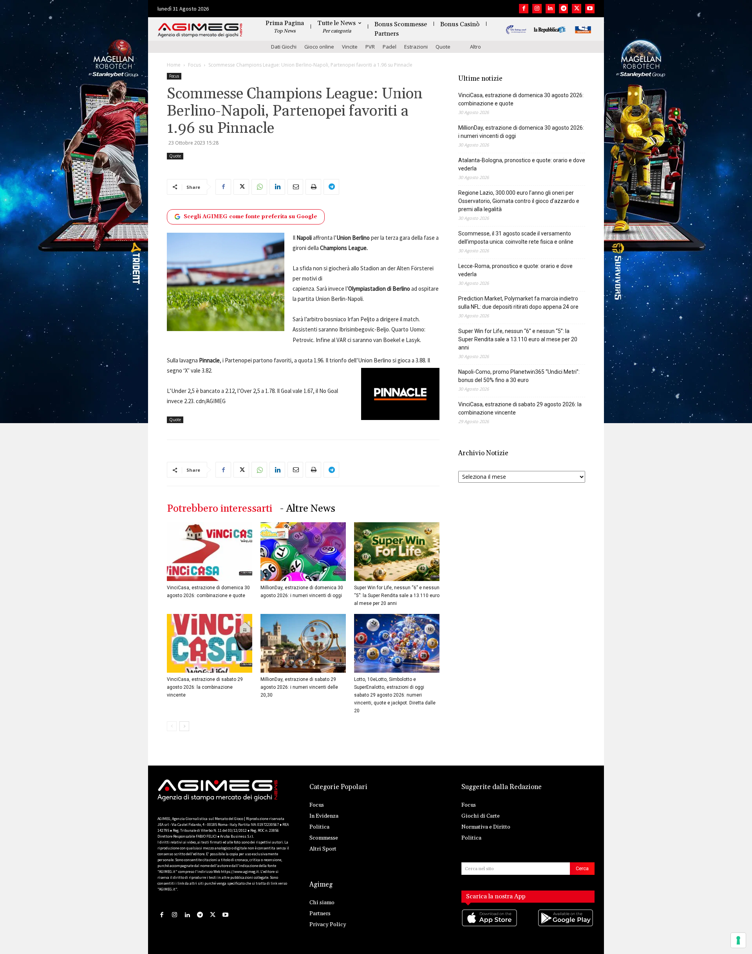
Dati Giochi (283, 46)
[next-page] (184, 726)
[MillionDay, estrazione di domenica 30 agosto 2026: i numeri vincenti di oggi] (303, 551)
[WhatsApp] (259, 187)
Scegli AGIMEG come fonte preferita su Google (250, 216)
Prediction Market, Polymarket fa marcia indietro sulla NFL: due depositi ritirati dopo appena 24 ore (518, 302)
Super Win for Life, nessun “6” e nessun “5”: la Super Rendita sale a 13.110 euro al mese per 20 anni (396, 595)
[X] (576, 8)
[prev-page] (172, 726)
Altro (475, 46)
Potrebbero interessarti (219, 509)
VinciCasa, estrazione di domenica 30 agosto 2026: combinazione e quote (521, 99)
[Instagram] (537, 8)
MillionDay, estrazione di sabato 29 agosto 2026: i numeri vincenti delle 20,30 (299, 687)
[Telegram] (563, 8)
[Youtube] (590, 8)
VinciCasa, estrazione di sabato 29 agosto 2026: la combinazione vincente (205, 687)
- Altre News (307, 509)
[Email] (295, 187)
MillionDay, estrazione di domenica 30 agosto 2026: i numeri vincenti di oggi (521, 132)
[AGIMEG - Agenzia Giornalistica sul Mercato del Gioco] (200, 30)
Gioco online (319, 46)
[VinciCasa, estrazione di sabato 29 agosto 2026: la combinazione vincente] (209, 643)
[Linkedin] (550, 8)
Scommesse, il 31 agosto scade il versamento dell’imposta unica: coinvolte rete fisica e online (515, 237)
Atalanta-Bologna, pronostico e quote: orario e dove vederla (521, 164)
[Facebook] (523, 8)
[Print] (313, 187)
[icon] (490, 925)
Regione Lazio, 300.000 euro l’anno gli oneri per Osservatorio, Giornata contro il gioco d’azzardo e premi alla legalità (518, 201)
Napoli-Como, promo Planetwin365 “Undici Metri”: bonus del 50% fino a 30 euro (519, 376)
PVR (370, 46)
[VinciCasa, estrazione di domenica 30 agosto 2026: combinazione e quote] (209, 551)
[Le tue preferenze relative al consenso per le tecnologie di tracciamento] (738, 940)
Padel (389, 46)
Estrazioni (416, 46)
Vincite (350, 46)
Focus (194, 65)
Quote (443, 46)
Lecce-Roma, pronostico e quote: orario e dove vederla (515, 270)
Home (174, 65)
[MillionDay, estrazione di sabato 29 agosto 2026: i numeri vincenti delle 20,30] (303, 643)
